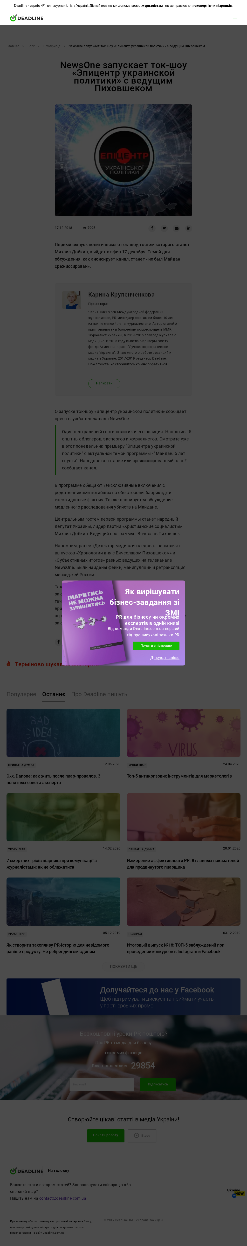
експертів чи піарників (213, 5)
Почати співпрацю (156, 646)
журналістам (152, 5)
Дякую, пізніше (164, 657)
